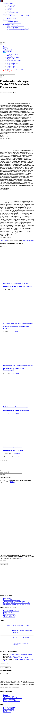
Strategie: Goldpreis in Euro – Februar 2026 (19, 657)
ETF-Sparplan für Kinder (10, 615)
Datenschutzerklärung (9, 699)
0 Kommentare (14, 331)
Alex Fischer (3, 240)
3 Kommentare (15, 289)
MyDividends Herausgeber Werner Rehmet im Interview (18, 323)
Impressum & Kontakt (9, 696)
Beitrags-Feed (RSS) (8, 709)
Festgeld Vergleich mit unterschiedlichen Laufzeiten (16, 603)
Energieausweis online (9, 614)
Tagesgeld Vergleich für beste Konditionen (14, 601)
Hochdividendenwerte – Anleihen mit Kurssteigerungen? (18, 365)
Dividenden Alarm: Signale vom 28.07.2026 (17, 625)
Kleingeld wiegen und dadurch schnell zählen (20, 654)
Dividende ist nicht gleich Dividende (12, 447)
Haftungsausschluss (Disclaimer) (11, 701)
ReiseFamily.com (7, 612)
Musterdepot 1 (30, 240)
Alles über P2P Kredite (9, 617)
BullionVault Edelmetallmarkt (11, 611)
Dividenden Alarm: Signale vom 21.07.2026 (17, 637)
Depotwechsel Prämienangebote (11, 600)
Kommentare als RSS (9, 710)
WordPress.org (7, 712)
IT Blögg (12, 482)
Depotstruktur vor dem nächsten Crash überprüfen (16, 283)
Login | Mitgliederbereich (10, 707)
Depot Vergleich (7, 598)
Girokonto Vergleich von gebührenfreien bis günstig (16, 604)
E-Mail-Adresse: (4, 561)
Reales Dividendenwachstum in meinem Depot (15, 407)
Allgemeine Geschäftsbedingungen (12, 698)
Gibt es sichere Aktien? (15, 656)
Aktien (24, 240)
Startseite (5, 695)
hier (21, 558)
